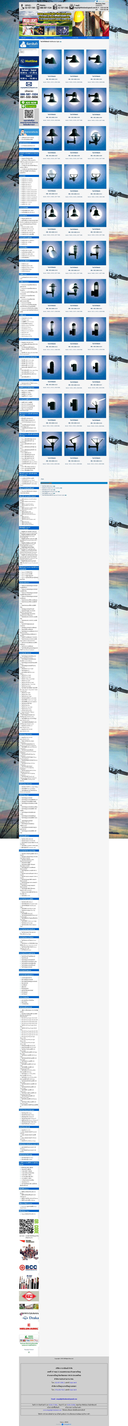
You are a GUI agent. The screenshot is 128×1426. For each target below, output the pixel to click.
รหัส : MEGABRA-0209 (96, 155)
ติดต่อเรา (104, 37)
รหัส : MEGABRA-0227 (96, 384)
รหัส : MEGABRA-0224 (96, 346)
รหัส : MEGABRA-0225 (52, 384)
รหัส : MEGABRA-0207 (52, 155)
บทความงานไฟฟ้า (58, 37)
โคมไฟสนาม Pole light (47, 489)
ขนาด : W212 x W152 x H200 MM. (74, 464)
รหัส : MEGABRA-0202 (74, 79)
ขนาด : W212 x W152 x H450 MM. (96, 464)
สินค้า (45, 37)
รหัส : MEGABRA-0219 (52, 308)
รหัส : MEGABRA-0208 (74, 155)
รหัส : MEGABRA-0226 (74, 385)
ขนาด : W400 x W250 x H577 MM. (51, 273)
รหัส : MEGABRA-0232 (74, 461)
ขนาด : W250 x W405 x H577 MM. (74, 273)
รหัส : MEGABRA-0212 (96, 194)
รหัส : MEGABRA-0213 (52, 232)
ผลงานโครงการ (91, 37)
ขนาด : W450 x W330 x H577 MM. (51, 158)
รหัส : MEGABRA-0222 (52, 346)
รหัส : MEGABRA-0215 (96, 232)
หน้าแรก (24, 37)
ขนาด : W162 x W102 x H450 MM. (73, 426)
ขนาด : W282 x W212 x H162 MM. (51, 82)
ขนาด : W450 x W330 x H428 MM (74, 82)
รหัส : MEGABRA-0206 (96, 117)
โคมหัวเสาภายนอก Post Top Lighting (51, 487)
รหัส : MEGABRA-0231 (52, 461)
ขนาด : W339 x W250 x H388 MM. (74, 196)
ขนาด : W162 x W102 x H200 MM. (51, 426)
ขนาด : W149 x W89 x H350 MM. (96, 387)
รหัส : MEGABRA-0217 (74, 270)
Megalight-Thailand (29, 1349)
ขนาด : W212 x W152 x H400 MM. (51, 349)
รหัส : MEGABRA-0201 (52, 79)
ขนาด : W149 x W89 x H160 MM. (74, 387)
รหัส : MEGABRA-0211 (74, 194)
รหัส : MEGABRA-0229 (74, 423)
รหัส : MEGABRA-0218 (96, 270)
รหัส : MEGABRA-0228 (52, 423)
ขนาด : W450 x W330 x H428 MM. (96, 82)
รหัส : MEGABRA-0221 (96, 308)
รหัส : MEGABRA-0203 (96, 79)
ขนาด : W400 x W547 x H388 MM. (51, 311)
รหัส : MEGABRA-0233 (96, 461)
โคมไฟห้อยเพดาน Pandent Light (50, 491)
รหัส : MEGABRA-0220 (74, 308)
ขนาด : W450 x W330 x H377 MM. (74, 120)
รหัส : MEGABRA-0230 (96, 423)
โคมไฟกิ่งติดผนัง (52, 76)
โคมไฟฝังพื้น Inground (47, 493)
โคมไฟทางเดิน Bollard (47, 486)
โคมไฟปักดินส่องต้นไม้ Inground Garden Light (53, 495)
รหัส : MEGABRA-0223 (74, 346)
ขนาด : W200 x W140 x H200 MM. (96, 426)
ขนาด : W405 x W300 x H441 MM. (96, 196)
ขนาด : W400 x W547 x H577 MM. (96, 273)
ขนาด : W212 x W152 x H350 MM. (96, 311)
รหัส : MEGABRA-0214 (74, 232)
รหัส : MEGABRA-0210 (52, 193)
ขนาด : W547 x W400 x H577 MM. (96, 158)
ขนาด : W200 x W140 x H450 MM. (52, 464)
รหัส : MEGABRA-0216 (52, 270)
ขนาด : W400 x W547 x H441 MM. (74, 311)
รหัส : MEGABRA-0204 (52, 117)
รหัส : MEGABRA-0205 (74, 117)
